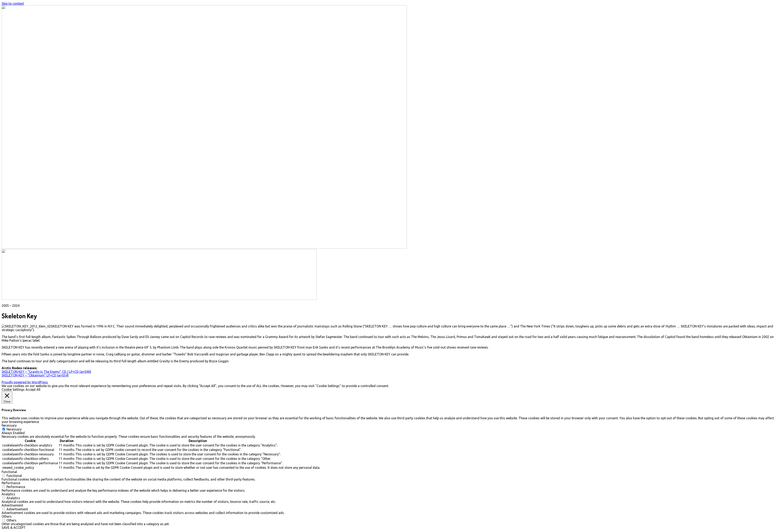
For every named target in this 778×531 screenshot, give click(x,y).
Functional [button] (9, 472)
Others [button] (7, 516)
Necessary (13, 429)
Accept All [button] (33, 389)
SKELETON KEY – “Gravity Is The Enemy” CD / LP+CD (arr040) (46, 371)
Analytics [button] (8, 494)
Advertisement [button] (12, 505)
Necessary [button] (9, 425)
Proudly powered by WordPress (25, 382)
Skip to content (13, 3)
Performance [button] (11, 483)
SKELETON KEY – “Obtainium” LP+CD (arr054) (35, 375)
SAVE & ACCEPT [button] (14, 527)
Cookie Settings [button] (13, 389)
